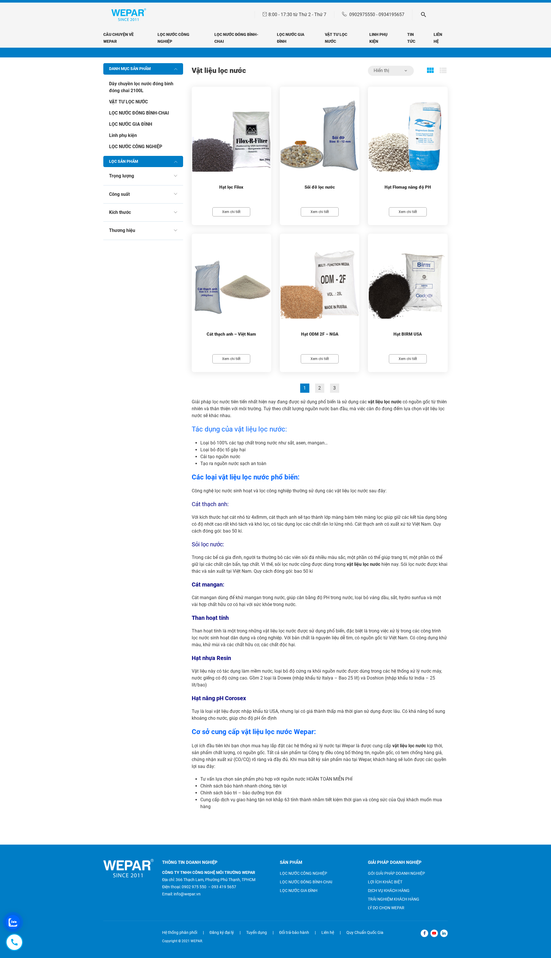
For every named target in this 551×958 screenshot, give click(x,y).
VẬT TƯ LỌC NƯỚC (128, 101)
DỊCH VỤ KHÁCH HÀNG (389, 890)
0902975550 (362, 14)
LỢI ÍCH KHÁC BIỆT (385, 882)
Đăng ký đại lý (221, 932)
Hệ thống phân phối (179, 932)
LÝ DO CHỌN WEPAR (386, 907)
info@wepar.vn (187, 894)
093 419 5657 (224, 887)
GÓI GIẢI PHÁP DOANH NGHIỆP (396, 873)
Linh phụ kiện (123, 135)
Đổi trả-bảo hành (294, 932)
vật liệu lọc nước (384, 402)
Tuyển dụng (256, 932)
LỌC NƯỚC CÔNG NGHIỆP (135, 146)
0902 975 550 (194, 887)
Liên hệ (327, 932)
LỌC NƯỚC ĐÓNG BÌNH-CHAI (139, 113)
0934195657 (391, 14)
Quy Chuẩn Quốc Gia (364, 932)
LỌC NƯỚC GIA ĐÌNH (130, 124)
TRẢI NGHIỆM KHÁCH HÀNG (393, 899)
